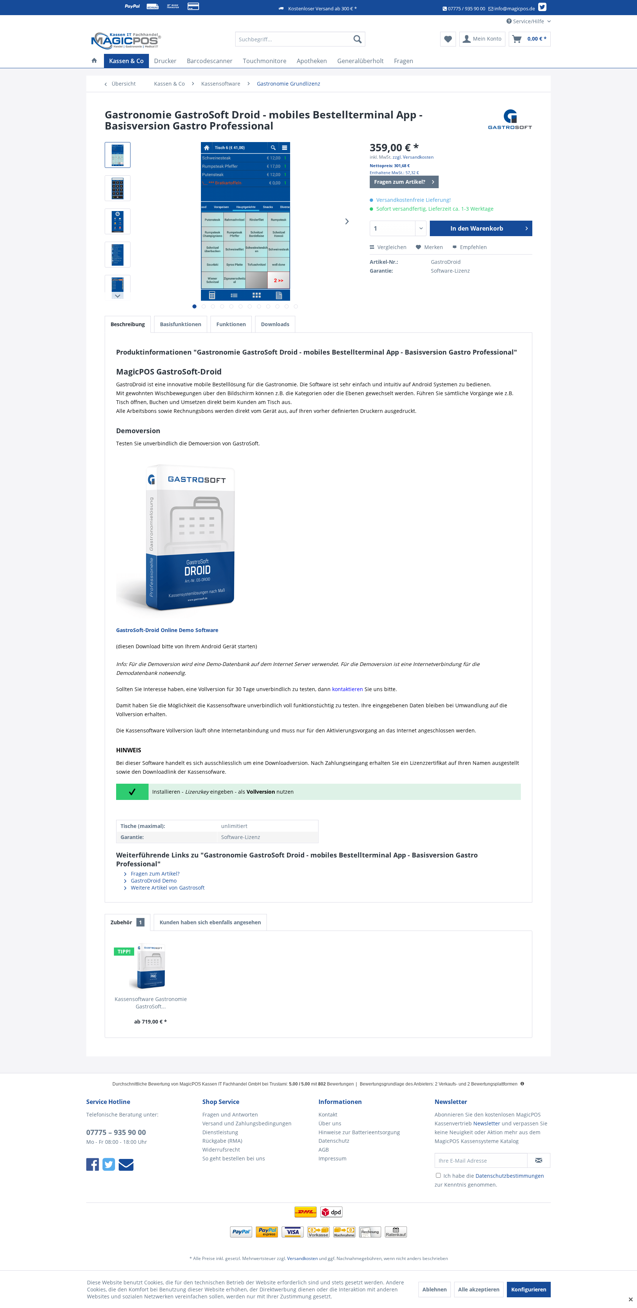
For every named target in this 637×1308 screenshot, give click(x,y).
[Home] (94, 61)
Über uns (329, 1123)
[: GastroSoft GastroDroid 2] (117, 221)
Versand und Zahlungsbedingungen (247, 1123)
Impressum (332, 1158)
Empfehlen (473, 247)
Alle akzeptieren (478, 1289)
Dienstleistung (220, 1132)
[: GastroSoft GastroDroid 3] (117, 155)
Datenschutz (333, 1140)
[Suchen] (357, 39)
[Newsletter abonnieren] (538, 1160)
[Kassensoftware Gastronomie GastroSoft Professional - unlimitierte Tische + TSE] (150, 966)
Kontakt (327, 1114)
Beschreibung (128, 324)
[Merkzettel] (448, 39)
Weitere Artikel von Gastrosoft (167, 887)
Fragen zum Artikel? (399, 181)
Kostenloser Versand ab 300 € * (322, 8)
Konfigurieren (528, 1289)
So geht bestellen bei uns (233, 1158)
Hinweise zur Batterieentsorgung (359, 1132)
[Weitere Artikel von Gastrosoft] (510, 122)
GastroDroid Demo (153, 880)
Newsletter (486, 1123)
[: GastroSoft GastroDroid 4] (117, 255)
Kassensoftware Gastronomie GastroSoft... (151, 1002)
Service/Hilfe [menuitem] (529, 21)
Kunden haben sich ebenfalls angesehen (210, 922)
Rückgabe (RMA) (222, 1140)
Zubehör (126, 922)
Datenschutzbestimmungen (510, 1175)
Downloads (275, 324)
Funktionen (231, 324)
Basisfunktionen (180, 324)
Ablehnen (434, 1289)
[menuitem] (300, 39)
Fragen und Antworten (230, 1114)
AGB (323, 1149)
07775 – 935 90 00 (116, 1132)
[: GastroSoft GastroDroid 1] (117, 188)
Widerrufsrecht (221, 1149)
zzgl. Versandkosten (413, 157)
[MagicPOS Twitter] (543, 8)
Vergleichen (391, 247)
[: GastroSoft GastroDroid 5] (117, 288)
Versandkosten (302, 1258)
